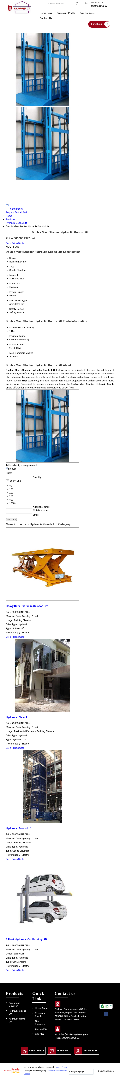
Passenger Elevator (14, 1004)
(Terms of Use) (61, 1067)
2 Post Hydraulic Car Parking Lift (26, 939)
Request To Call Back (17, 212)
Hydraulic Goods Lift (16, 223)
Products (10, 219)
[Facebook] (106, 1015)
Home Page (46, 12)
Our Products (87, 12)
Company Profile (66, 12)
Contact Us (46, 18)
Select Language (106, 1071)
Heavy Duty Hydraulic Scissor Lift (27, 606)
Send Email (97, 23)
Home (9, 216)
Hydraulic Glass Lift (18, 717)
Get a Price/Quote (15, 243)
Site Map (39, 1033)
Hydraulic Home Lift (16, 1020)
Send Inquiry (16, 208)
